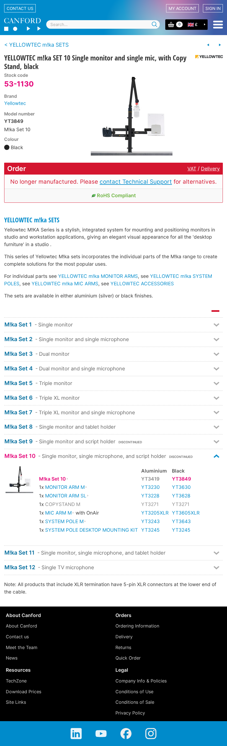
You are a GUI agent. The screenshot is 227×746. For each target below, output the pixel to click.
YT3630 (181, 487)
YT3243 (150, 521)
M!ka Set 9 (18, 441)
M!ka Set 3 (18, 353)
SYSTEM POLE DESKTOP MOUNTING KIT (91, 530)
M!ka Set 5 (18, 383)
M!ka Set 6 (18, 397)
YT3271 (150, 504)
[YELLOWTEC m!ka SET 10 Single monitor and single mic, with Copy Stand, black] (131, 114)
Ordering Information (137, 626)
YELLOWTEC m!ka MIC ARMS (65, 283)
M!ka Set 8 (18, 426)
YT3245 (150, 530)
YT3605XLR (186, 513)
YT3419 (150, 479)
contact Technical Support (136, 181)
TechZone (16, 681)
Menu (218, 24)
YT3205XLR (155, 513)
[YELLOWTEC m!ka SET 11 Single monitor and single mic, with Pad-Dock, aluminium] (219, 45)
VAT (191, 169)
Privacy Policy (130, 713)
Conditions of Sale (134, 702)
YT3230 (150, 487)
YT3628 (181, 496)
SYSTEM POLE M (64, 521)
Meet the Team (21, 647)
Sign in (213, 8)
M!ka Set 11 (19, 552)
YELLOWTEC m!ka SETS (32, 220)
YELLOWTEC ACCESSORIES (142, 283)
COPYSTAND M (62, 504)
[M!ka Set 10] (19, 480)
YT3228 (150, 496)
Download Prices (23, 691)
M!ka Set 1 (18, 324)
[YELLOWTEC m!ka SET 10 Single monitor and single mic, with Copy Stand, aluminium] (208, 45)
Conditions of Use (134, 691)
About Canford (21, 626)
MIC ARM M (58, 513)
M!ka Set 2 (18, 339)
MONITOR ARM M (65, 487)
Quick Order (128, 658)
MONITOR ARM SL (65, 496)
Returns (123, 647)
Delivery (210, 169)
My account (183, 8)
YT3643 (181, 521)
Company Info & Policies (141, 681)
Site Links (16, 702)
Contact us (20, 8)
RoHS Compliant (116, 195)
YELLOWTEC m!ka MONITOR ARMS (98, 276)
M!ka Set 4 (18, 368)
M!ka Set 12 (19, 567)
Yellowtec (15, 103)
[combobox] (103, 24)
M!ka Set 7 (18, 412)
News (11, 658)
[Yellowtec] (207, 57)
